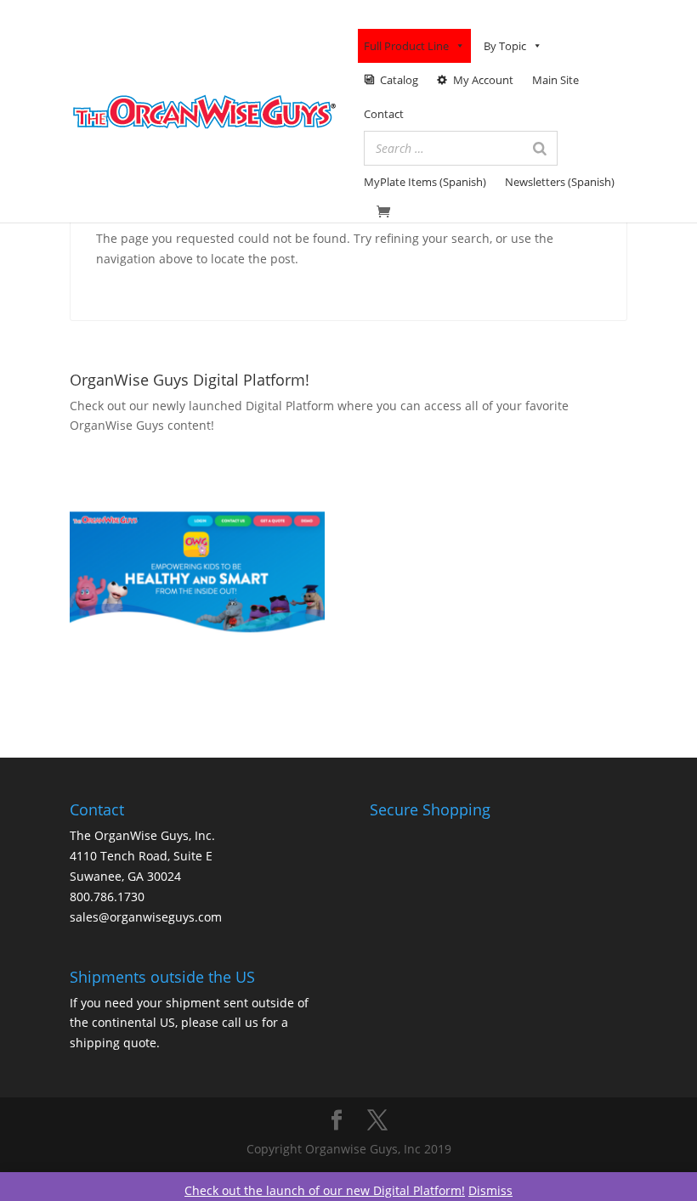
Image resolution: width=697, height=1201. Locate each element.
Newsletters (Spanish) (560, 181)
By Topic (505, 46)
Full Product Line (406, 46)
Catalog (399, 79)
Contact (384, 113)
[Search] (540, 148)
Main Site (555, 79)
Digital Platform (290, 406)
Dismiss (490, 1190)
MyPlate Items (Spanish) (425, 181)
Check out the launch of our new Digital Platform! (324, 1190)
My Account (483, 79)
